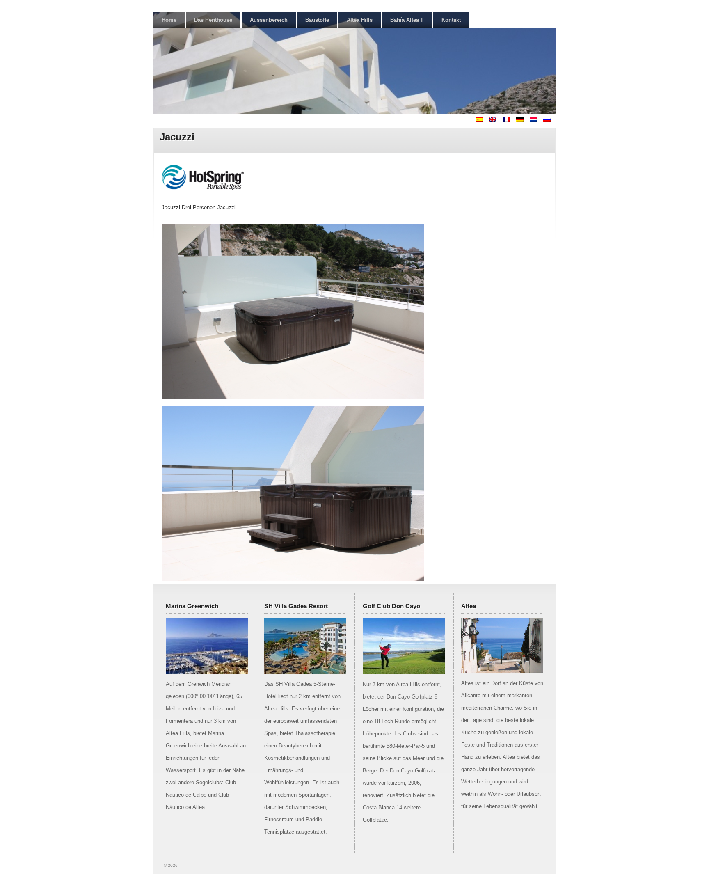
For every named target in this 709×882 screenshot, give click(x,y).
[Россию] (549, 120)
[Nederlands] (536, 120)
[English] (495, 120)
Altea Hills (360, 20)
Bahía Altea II (407, 20)
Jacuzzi (177, 136)
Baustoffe (317, 20)
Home (169, 20)
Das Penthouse (213, 20)
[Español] (482, 120)
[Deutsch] (522, 120)
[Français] (509, 120)
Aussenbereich (269, 20)
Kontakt (451, 20)
